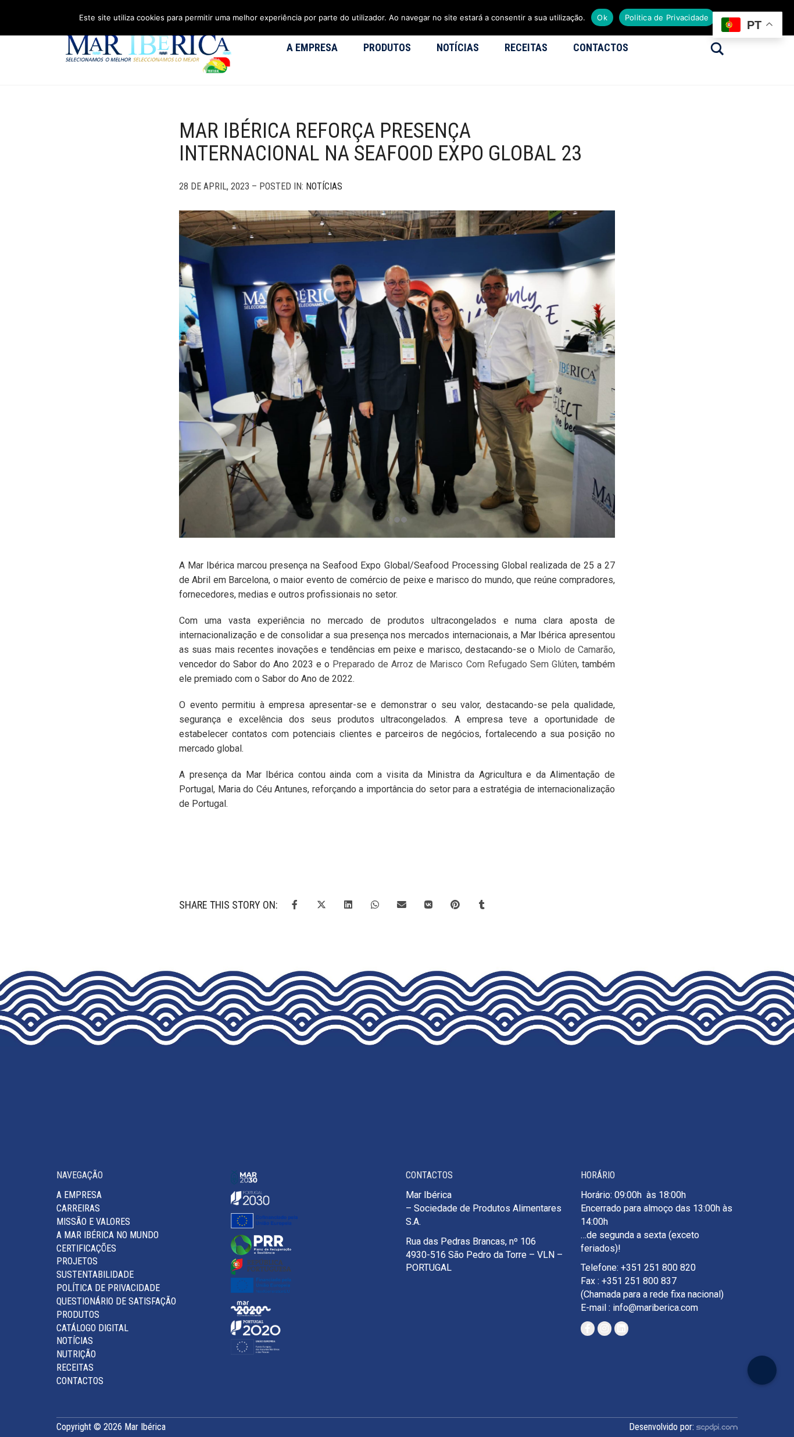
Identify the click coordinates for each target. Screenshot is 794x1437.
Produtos (387, 47)
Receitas (526, 47)
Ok (602, 17)
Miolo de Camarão (575, 649)
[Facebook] (588, 1328)
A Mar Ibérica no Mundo (107, 1235)
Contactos (600, 47)
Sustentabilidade (95, 1274)
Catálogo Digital (92, 1328)
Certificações (86, 1248)
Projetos (77, 1261)
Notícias (458, 47)
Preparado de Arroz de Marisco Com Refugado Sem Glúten (454, 664)
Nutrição (76, 1354)
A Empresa (312, 47)
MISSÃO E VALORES (93, 1221)
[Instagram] (604, 1328)
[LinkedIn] (621, 1328)
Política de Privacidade (108, 1287)
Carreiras (78, 1208)
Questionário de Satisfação (116, 1301)
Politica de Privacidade (667, 17)
